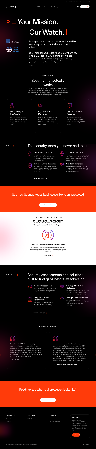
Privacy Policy (86, 444)
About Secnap (53, 419)
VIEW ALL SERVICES (40, 313)
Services (46, 7)
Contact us (84, 6)
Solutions (39, 7)
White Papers (31, 419)
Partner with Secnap (54, 421)
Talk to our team (47, 399)
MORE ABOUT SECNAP (41, 178)
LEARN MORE (47, 255)
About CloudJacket (11, 419)
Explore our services (47, 204)
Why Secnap (54, 7)
